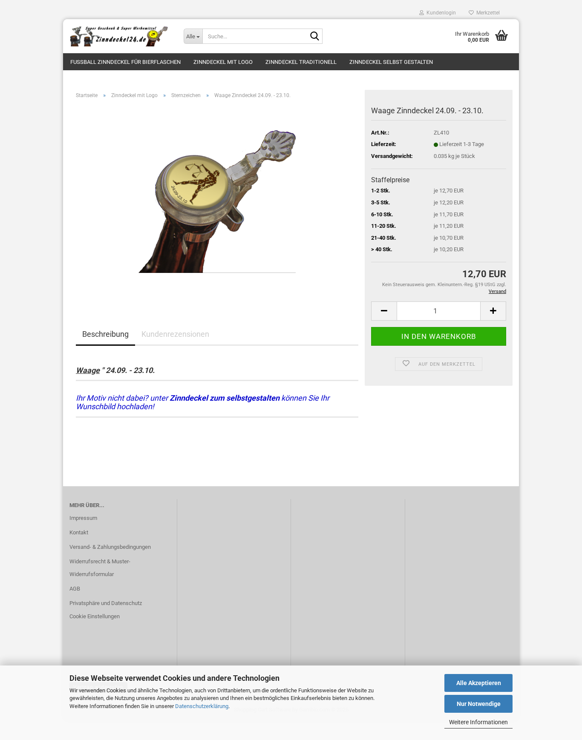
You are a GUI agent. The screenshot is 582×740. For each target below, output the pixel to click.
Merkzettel (487, 13)
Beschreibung (105, 334)
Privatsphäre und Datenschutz (105, 603)
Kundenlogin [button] (440, 13)
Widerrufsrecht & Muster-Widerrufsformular (99, 567)
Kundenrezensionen (175, 334)
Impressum (83, 518)
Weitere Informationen (478, 722)
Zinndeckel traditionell (301, 62)
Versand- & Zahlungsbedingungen (110, 547)
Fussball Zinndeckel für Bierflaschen (125, 62)
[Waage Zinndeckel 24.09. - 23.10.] (217, 201)
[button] (384, 311)
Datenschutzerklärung (201, 706)
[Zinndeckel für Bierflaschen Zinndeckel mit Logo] (120, 36)
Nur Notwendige (479, 703)
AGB (74, 588)
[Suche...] (314, 36)
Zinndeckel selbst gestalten (391, 62)
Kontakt (78, 532)
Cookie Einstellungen (94, 616)
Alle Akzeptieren (478, 683)
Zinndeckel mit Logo (223, 62)
